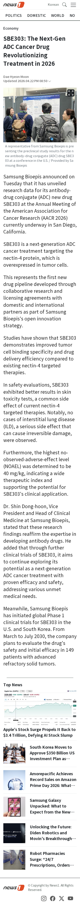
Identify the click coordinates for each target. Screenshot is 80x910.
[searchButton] (64, 4)
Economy (10, 28)
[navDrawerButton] (73, 4)
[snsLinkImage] (43, 898)
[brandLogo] (13, 4)
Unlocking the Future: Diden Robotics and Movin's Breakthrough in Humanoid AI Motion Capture (53, 838)
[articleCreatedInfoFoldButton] (49, 81)
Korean (53, 5)
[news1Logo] (13, 888)
